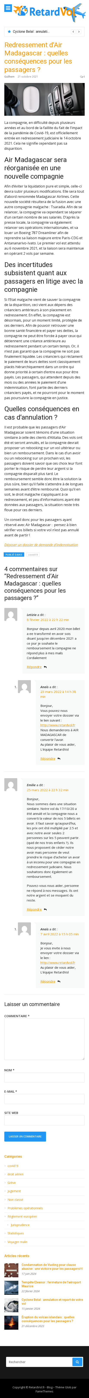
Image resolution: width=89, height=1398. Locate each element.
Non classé (15, 1200)
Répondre (34, 667)
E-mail (10, 1091)
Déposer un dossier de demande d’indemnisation (41, 544)
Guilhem (9, 76)
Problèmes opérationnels (25, 1208)
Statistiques (16, 1233)
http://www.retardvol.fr (57, 725)
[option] (47, 31)
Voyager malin (17, 1242)
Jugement (14, 1191)
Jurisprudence (20, 1225)
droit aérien (16, 1174)
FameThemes (44, 1391)
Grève (12, 1183)
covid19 (33, 554)
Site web (11, 1113)
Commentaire (17, 1016)
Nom (9, 1070)
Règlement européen (22, 1216)
